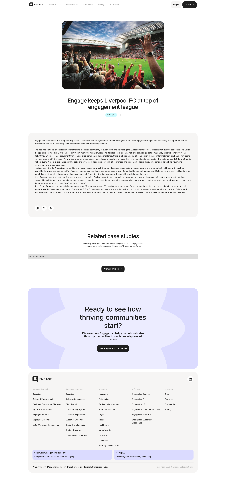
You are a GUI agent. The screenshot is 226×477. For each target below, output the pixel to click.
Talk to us (189, 4)
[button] (54, 4)
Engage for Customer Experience (141, 421)
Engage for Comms (140, 394)
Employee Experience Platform (46, 404)
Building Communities (75, 399)
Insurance (103, 394)
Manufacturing (105, 430)
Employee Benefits (41, 414)
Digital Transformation (42, 409)
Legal (101, 414)
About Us (169, 399)
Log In (176, 4)
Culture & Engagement (42, 399)
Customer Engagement (76, 409)
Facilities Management (109, 404)
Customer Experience (75, 414)
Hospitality (103, 440)
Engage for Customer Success (146, 409)
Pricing (101, 4)
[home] (36, 4)
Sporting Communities (109, 445)
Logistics (103, 435)
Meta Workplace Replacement (46, 425)
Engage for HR (138, 404)
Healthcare (104, 425)
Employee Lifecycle (41, 420)
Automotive (104, 399)
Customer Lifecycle (74, 420)
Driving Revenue (73, 430)
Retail (101, 420)
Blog (167, 394)
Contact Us (170, 404)
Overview (36, 394)
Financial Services (107, 409)
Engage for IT (138, 399)
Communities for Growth (77, 435)
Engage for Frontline (141, 414)
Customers (88, 4)
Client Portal (71, 404)
